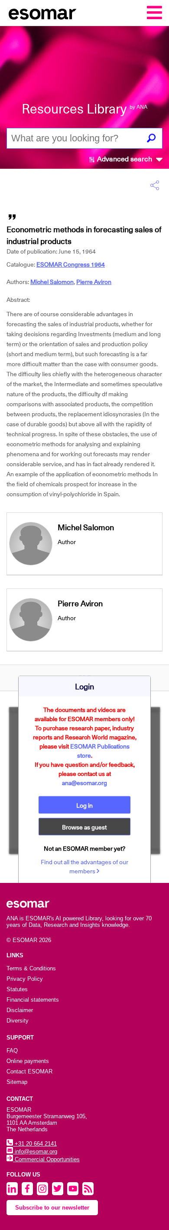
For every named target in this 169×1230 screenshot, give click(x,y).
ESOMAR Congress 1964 (70, 264)
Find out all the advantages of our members (84, 866)
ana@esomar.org (84, 783)
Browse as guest (84, 827)
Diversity (17, 1020)
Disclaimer (19, 1010)
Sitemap (16, 1082)
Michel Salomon (52, 282)
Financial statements (32, 999)
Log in (84, 805)
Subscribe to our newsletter (52, 1207)
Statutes (17, 989)
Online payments (27, 1061)
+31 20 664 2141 (35, 1143)
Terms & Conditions (31, 968)
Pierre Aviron (93, 282)
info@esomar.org (35, 1151)
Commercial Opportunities (46, 1159)
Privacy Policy (24, 979)
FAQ (12, 1050)
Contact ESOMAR (29, 1071)
